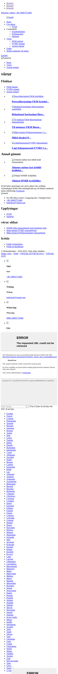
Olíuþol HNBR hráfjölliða (26, 180)
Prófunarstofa (17, 34)
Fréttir (9, 48)
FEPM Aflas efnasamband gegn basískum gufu (26, 228)
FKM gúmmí (17, 41)
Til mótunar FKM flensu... (26, 127)
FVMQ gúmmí (18, 44)
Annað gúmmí (18, 46)
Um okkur (10, 24)
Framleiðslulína (18, 31)
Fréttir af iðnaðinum (14, 246)
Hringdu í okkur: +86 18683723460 (16, 13)
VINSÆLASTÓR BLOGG (32, 253)
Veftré (15, 253)
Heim (8, 22)
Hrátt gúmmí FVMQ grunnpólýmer (21, 230)
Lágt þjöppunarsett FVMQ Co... (30, 148)
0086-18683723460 (14, 318)
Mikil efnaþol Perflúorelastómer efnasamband (25, 233)
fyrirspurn (20, 191)
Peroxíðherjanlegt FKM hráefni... (30, 101)
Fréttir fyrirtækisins (14, 244)
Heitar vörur (6, 253)
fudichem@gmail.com (15, 203)
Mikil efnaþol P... (21, 137)
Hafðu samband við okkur (17, 51)
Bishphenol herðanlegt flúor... (28, 114)
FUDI (14, 27)
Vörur (9, 39)
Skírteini (15, 36)
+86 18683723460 (14, 200)
